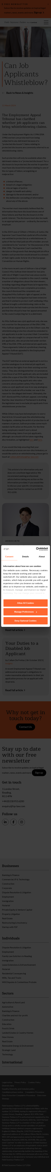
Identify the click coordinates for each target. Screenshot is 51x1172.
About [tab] (42, 556)
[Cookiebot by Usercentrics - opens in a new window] (36, 549)
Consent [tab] (9, 556)
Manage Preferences (24, 612)
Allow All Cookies (25, 603)
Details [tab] (25, 556)
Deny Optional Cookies (25, 620)
